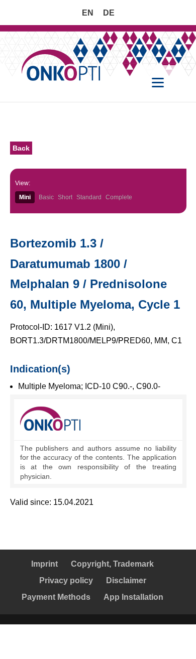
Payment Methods (56, 597)
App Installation (133, 597)
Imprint (44, 564)
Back (21, 148)
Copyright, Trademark (112, 564)
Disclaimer (126, 580)
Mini (25, 197)
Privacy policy (66, 580)
